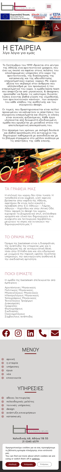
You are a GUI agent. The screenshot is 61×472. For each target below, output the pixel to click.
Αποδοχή (12, 464)
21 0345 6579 (30, 441)
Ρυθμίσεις (44, 464)
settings (36, 458)
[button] (57, 27)
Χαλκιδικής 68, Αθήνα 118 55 (30, 438)
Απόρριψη (28, 464)
